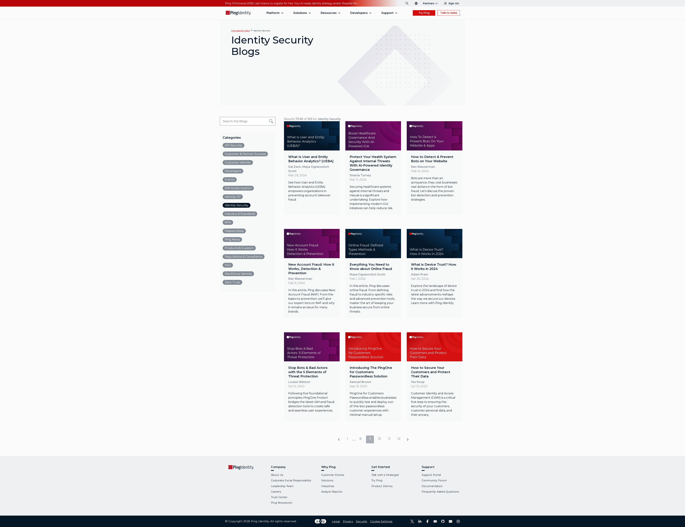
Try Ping (424, 12)
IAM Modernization (238, 188)
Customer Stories (332, 475)
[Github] (443, 521)
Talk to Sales (448, 12)
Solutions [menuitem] (300, 13)
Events (230, 179)
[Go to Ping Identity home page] (238, 13)
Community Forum (434, 480)
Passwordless (234, 231)
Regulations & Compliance (243, 256)
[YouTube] (435, 521)
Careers (276, 491)
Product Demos (382, 486)
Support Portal (431, 475)
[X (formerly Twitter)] (412, 521)
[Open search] (407, 3)
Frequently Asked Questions (440, 491)
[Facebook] (427, 521)
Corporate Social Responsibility (291, 480)
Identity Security (261, 30)
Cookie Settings (381, 521)
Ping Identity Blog (240, 30)
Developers (233, 171)
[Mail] (450, 521)
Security (361, 521)
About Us (277, 475)
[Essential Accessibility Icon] (320, 521)
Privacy (348, 521)
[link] (311, 168)
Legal (336, 521)
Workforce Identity (238, 273)
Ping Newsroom (282, 502)
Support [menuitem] (387, 13)
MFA (228, 222)
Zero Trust (232, 282)
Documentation (432, 486)
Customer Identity (238, 162)
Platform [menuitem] (273, 13)
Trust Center (279, 497)
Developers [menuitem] (359, 13)
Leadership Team (282, 486)
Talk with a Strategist (385, 475)
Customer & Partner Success (245, 154)
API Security (233, 145)
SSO (228, 265)
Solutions (327, 480)
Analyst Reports (331, 491)
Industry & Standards (240, 214)
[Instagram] (458, 521)
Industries (327, 486)
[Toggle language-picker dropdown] (416, 3)
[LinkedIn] (420, 521)
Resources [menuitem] (329, 13)
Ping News (232, 239)
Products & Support (239, 248)
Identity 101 (233, 196)
